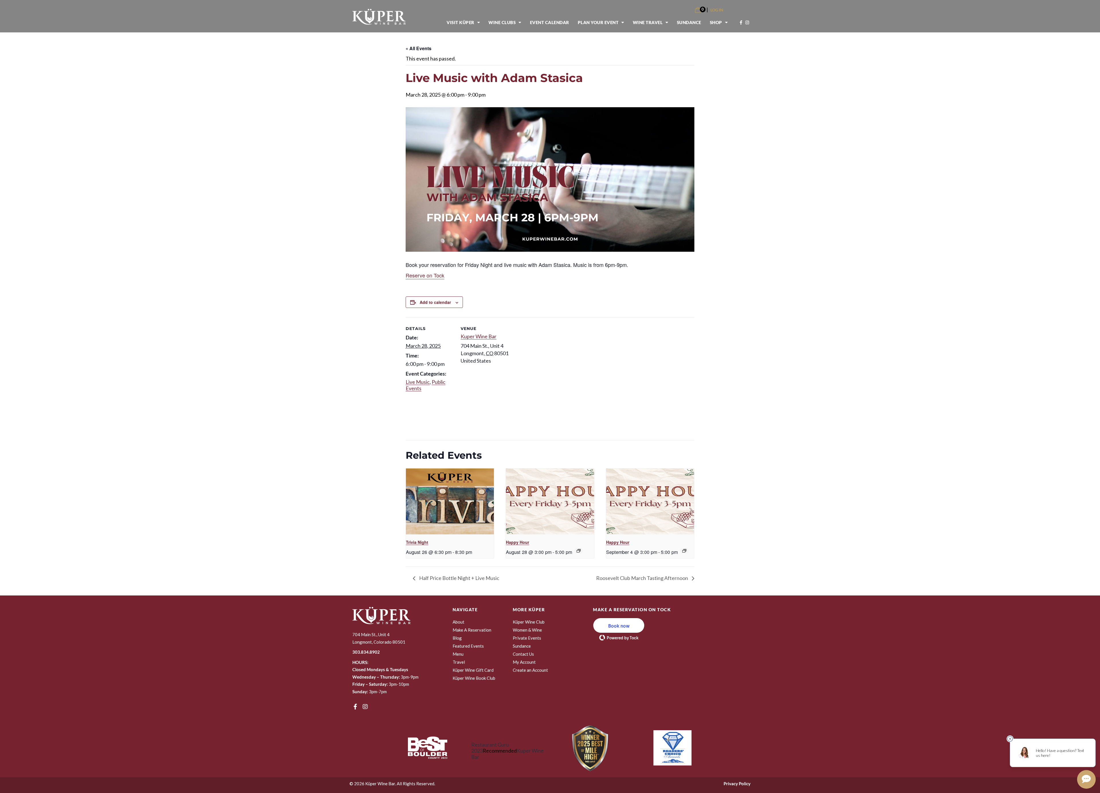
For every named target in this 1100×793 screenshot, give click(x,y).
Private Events (527, 637)
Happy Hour (517, 542)
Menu (458, 654)
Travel (459, 662)
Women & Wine (527, 629)
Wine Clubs (502, 22)
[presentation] (450, 501)
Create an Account (530, 670)
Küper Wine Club (529, 621)
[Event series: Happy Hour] (579, 550)
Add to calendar (435, 302)
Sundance (689, 22)
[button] (618, 625)
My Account (524, 662)
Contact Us (523, 654)
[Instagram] (365, 707)
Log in (716, 9)
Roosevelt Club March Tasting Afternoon (642, 578)
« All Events (418, 48)
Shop (716, 22)
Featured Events (468, 646)
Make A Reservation (472, 629)
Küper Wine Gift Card (473, 670)
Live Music (418, 382)
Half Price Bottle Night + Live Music (458, 578)
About (458, 621)
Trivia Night (417, 542)
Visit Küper (460, 22)
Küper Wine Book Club (474, 678)
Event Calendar (549, 22)
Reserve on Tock (425, 275)
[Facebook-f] (355, 707)
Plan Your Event (598, 22)
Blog (457, 637)
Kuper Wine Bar (478, 336)
